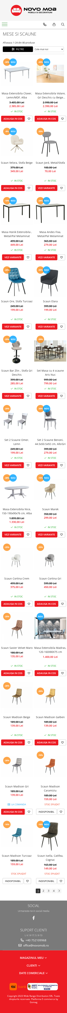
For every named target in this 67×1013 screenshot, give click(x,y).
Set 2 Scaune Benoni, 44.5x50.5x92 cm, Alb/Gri (50, 442)
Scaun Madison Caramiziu (50, 788)
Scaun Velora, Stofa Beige (17, 162)
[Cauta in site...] (63, 24)
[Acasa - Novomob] (33, 10)
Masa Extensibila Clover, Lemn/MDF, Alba (17, 95)
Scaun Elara (50, 301)
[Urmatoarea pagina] (59, 891)
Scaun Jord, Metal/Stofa (50, 162)
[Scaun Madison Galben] (50, 697)
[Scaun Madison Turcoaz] (17, 836)
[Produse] (5, 25)
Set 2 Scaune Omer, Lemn (16, 442)
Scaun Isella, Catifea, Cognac (50, 857)
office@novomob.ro (36, 945)
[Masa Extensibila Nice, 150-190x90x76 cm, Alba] (17, 489)
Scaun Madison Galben (50, 717)
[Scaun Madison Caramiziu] (50, 767)
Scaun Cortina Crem (16, 578)
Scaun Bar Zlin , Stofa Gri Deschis (16, 372)
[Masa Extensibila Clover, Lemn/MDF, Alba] (17, 74)
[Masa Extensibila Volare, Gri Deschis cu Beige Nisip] (50, 74)
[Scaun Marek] (50, 489)
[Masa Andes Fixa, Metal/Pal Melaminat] (50, 212)
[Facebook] (33, 918)
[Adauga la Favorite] (29, 119)
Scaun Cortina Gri (50, 578)
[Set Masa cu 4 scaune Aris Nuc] (50, 351)
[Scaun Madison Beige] (17, 697)
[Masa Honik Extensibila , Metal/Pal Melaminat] (17, 212)
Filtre (19, 49)
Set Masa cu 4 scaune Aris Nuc (50, 372)
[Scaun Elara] (50, 281)
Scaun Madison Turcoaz (17, 855)
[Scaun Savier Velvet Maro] (17, 628)
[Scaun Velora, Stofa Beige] (17, 143)
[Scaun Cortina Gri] (50, 559)
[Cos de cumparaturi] (54, 24)
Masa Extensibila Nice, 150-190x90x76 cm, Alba (17, 511)
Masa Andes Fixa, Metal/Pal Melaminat (50, 234)
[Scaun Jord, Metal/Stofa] (50, 143)
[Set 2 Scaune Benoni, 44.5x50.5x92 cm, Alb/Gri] (50, 420)
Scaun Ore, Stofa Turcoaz (17, 301)
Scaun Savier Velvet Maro (17, 648)
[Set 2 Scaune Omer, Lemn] (17, 420)
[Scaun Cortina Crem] (17, 559)
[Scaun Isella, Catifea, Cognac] (50, 836)
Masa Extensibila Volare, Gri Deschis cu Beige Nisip (50, 96)
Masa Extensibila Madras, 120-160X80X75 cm (50, 650)
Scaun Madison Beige (16, 717)
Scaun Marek (50, 509)
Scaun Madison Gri (17, 786)
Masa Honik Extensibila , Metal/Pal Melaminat (17, 234)
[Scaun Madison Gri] (17, 766)
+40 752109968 (35, 940)
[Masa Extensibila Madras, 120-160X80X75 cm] (50, 628)
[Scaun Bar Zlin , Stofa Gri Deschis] (17, 351)
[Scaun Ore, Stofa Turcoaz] (17, 281)
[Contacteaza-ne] (45, 24)
